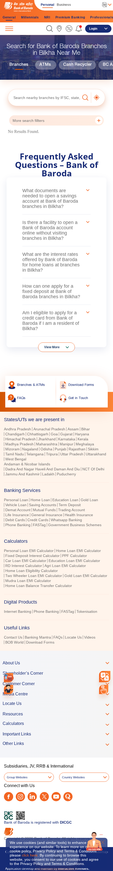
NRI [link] (47, 17)
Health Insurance (79, 515)
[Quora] (68, 796)
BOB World (14, 642)
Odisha (46, 449)
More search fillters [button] (28, 120)
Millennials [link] (30, 17)
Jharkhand (47, 439)
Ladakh (48, 474)
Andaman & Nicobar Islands (27, 464)
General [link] (9, 17)
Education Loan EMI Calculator (74, 561)
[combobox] (104, 676)
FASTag (39, 525)
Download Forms (40, 642)
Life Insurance (17, 515)
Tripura (52, 454)
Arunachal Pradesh (49, 429)
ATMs (45, 65)
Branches (18, 65)
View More (52, 347)
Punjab (60, 449)
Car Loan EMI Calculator (25, 561)
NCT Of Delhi (93, 469)
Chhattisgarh (37, 434)
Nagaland (30, 449)
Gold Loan (89, 500)
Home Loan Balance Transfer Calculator (38, 586)
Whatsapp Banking (66, 520)
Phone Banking (17, 525)
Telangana (35, 454)
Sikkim (93, 449)
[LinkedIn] (32, 796)
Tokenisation (86, 611)
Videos (89, 637)
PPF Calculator (74, 556)
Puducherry (66, 474)
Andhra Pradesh (17, 429)
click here (30, 855)
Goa (54, 434)
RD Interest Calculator (23, 566)
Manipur (66, 444)
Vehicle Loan (16, 505)
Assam (73, 429)
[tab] (56, 490)
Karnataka (66, 439)
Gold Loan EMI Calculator (85, 576)
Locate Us (73, 637)
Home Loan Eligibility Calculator (31, 571)
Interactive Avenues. (73, 868)
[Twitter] (44, 796)
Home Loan (40, 500)
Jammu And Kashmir (22, 474)
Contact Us (13, 637)
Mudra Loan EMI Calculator (28, 581)
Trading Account (71, 510)
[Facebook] (8, 796)
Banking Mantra (38, 637)
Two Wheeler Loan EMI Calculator (33, 576)
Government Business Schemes (74, 525)
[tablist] (56, 528)
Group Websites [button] (17, 777)
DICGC (66, 822)
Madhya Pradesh (19, 444)
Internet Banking (17, 611)
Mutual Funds (44, 510)
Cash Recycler (77, 65)
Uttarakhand (96, 454)
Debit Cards (15, 520)
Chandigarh (15, 434)
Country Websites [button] (73, 777)
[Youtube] (56, 796)
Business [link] (64, 5)
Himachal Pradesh (20, 439)
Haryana (82, 434)
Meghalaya (85, 444)
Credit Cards (37, 520)
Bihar (85, 429)
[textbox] (44, 97)
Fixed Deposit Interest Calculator (32, 556)
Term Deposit (70, 505)
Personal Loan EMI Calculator (29, 551)
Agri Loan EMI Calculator (65, 566)
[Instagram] (20, 796)
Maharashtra (46, 444)
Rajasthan (77, 449)
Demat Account (17, 510)
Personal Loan (16, 500)
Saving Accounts (42, 505)
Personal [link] (47, 5)
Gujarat (66, 434)
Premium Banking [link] (70, 17)
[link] (59, 28)
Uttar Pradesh (71, 454)
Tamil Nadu (14, 454)
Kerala (83, 439)
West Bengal (15, 459)
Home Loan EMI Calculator (78, 551)
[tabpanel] (56, 452)
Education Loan (65, 500)
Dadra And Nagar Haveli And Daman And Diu (42, 469)
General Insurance (46, 515)
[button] (49, 28)
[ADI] (8, 689)
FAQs (58, 637)
